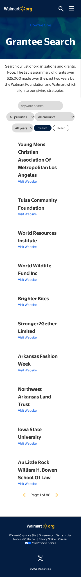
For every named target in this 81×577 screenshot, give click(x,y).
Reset (61, 128)
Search (42, 128)
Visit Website (27, 181)
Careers (63, 539)
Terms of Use (64, 535)
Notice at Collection (24, 539)
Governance (46, 535)
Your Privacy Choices (44, 543)
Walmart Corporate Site (22, 535)
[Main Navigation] (72, 8)
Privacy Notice (47, 539)
